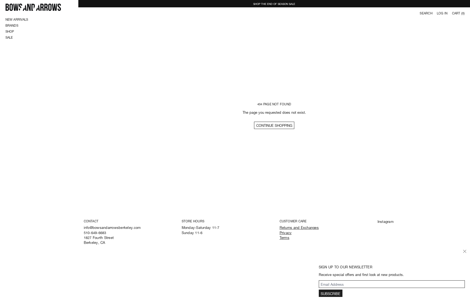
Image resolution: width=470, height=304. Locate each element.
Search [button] (426, 13)
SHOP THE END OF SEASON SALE (274, 3)
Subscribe (330, 293)
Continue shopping (274, 125)
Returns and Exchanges (299, 227)
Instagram (386, 221)
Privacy (286, 232)
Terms (284, 237)
